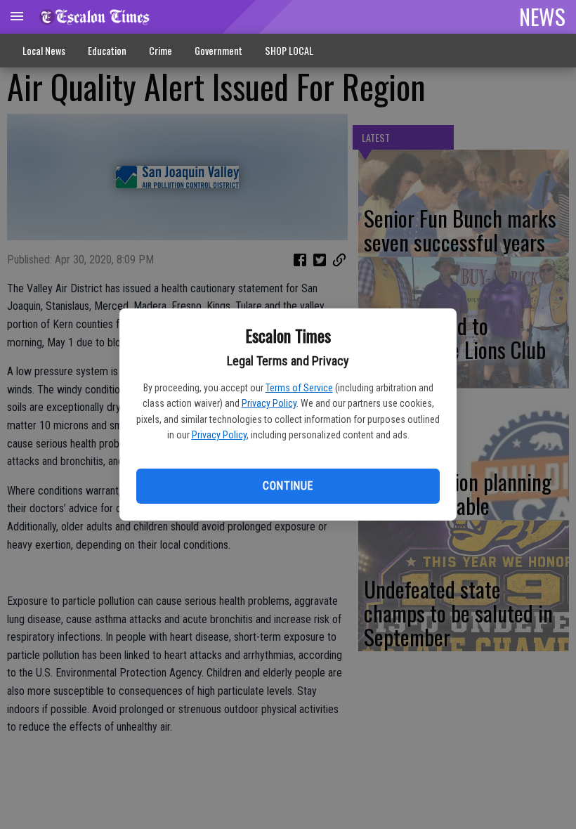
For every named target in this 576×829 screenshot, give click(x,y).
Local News (43, 50)
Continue (288, 485)
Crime (160, 50)
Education (107, 50)
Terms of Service (299, 387)
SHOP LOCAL (289, 50)
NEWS (542, 16)
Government (218, 50)
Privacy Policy (269, 403)
